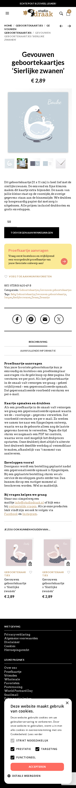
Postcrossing (13, 687)
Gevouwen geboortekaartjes (56, 290)
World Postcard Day (18, 690)
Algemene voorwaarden (21, 638)
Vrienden (10, 675)
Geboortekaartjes (29, 25)
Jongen (8, 297)
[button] (7, 13)
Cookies (9, 646)
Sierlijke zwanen (22, 297)
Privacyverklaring (17, 634)
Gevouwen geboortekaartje (50, 294)
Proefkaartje (12, 671)
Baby (13, 294)
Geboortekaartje (25, 294)
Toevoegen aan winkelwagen (32, 232)
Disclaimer (12, 642)
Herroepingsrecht (16, 650)
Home (8, 25)
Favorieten (12, 683)
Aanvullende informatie (38, 350)
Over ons (10, 667)
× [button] (67, 703)
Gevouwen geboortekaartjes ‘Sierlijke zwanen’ (15, 585)
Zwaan (35, 297)
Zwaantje (44, 297)
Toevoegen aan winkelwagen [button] (30, 563)
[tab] (38, 342)
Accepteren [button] (37, 767)
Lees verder (35, 734)
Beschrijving (38, 341)
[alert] (38, 741)
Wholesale (12, 679)
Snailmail (11, 694)
